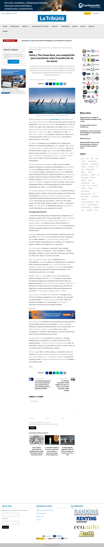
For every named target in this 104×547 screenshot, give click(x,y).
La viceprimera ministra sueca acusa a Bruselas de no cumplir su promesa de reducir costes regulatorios (52, 451)
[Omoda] (97, 84)
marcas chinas (84, 177)
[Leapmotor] (93, 75)
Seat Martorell (85, 196)
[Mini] (84, 84)
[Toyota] (86, 103)
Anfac (82, 158)
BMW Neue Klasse (26, 40)
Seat (94, 193)
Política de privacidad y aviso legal (44, 510)
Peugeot (95, 185)
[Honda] (84, 66)
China (97, 158)
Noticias (35, 47)
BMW (92, 158)
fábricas (83, 172)
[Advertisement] (52, 480)
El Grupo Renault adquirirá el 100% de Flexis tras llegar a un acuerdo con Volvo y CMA (67, 451)
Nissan (90, 180)
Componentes (65, 26)
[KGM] (93, 71)
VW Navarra (89, 210)
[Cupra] (88, 57)
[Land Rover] (88, 75)
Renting (74, 26)
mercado (93, 177)
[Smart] (84, 98)
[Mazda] (88, 80)
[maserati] (84, 80)
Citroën (83, 161)
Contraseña (5, 518)
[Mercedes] (93, 80)
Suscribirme (14, 61)
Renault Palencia (85, 191)
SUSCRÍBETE (87, 13)
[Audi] (88, 53)
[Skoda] (96, 94)
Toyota (83, 204)
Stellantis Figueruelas (87, 202)
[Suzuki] (93, 98)
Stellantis (84, 199)
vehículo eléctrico (86, 207)
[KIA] (97, 71)
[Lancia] (84, 75)
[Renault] (97, 89)
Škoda (96, 210)
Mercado (91, 26)
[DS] (84, 62)
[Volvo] (95, 103)
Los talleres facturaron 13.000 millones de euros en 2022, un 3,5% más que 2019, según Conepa (62, 385)
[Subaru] (88, 98)
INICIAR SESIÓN (96, 13)
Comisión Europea (92, 161)
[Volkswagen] (91, 103)
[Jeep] (88, 71)
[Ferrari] (88, 62)
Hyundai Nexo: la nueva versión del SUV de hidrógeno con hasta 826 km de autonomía (90, 132)
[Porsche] (93, 89)
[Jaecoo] (97, 66)
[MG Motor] (97, 80)
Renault (91, 188)
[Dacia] (93, 57)
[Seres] (90, 94)
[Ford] (97, 62)
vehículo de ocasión (92, 204)
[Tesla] (97, 98)
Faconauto (91, 166)
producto (83, 188)
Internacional (14, 26)
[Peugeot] (88, 89)
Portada (30, 47)
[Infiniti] (93, 66)
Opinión (5, 31)
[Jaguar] (84, 71)
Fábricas (25, 26)
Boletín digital (11, 49)
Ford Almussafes (90, 169)
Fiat (98, 166)
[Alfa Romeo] (84, 53)
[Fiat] (93, 62)
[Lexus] (97, 75)
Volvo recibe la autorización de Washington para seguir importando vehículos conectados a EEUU (36, 451)
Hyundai (93, 174)
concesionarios (95, 164)
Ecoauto (83, 26)
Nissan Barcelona (85, 183)
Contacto (38, 519)
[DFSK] (97, 57)
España (5, 26)
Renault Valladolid (86, 193)
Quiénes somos (40, 516)
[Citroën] (84, 57)
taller (97, 202)
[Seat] (85, 94)
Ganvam (90, 172)
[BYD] (97, 53)
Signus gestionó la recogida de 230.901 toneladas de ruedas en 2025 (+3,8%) (90, 119)
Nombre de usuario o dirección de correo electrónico (15, 510)
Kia (98, 174)
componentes (84, 164)
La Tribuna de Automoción (37, 79)
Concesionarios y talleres (40, 26)
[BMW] (93, 53)
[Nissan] (93, 84)
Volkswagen (96, 207)
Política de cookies (41, 513)
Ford (82, 169)
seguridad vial (95, 196)
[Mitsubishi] (88, 84)
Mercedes (83, 180)
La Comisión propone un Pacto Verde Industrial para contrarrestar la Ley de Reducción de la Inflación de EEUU (43, 385)
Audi (87, 158)
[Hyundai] (88, 66)
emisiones (83, 166)
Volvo (31, 366)
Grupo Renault (85, 174)
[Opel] (84, 89)
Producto (55, 26)
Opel (93, 183)
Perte (89, 185)
